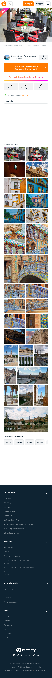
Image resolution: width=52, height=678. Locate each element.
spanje (19, 623)
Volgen (43, 59)
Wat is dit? (25, 95)
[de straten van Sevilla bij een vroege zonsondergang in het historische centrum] (14, 199)
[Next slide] (42, 623)
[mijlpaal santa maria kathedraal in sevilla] (14, 489)
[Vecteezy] (3, 3)
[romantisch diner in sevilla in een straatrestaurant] (14, 153)
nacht (8, 623)
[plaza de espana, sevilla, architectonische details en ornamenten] (14, 292)
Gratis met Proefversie (26, 67)
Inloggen (39, 4)
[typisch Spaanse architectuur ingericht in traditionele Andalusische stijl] (14, 183)
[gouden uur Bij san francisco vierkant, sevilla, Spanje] (14, 473)
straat (29, 623)
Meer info (9, 100)
